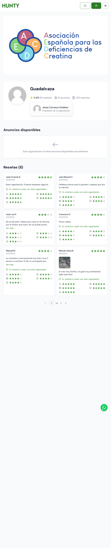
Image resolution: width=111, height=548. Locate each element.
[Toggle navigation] (105, 5)
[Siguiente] (66, 303)
